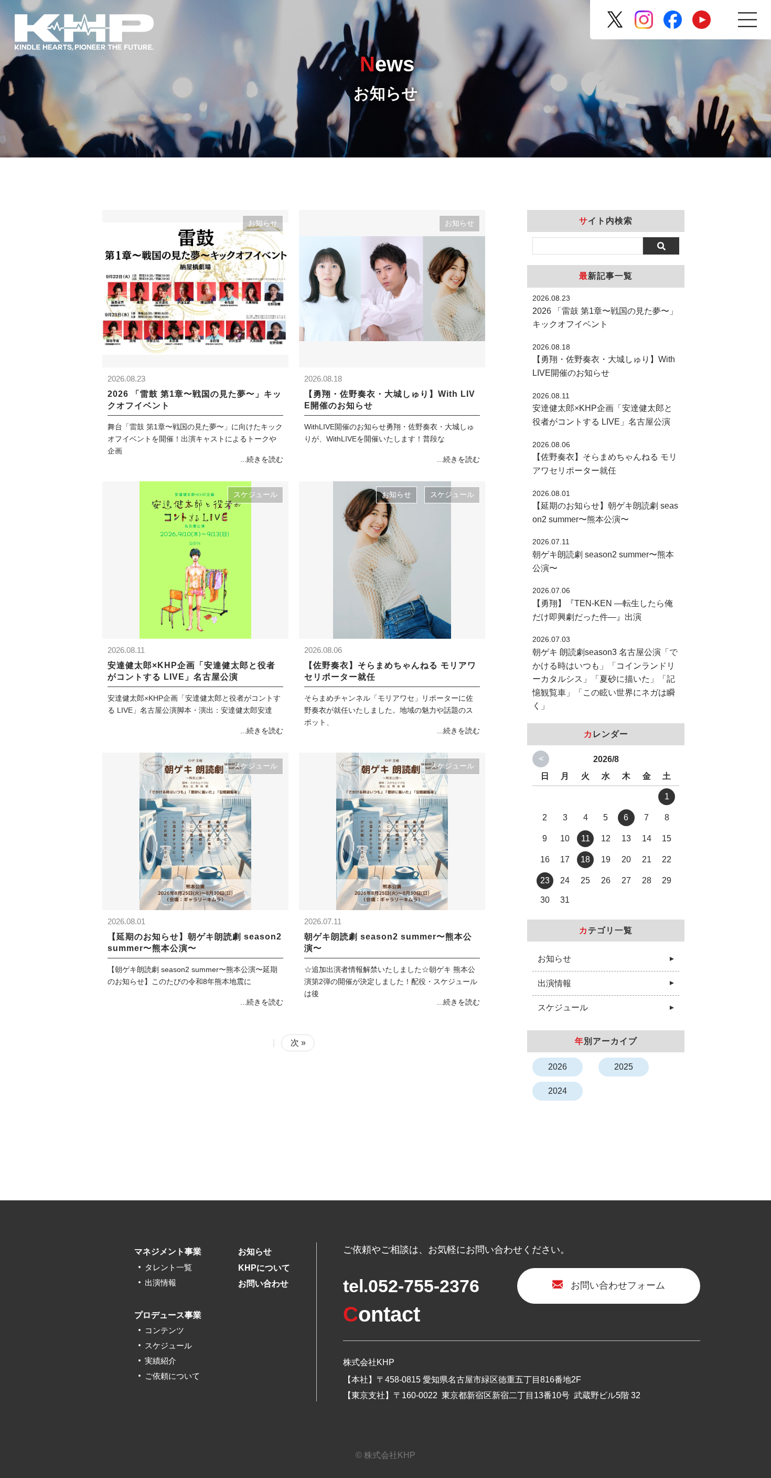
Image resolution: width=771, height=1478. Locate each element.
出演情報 (554, 983)
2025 (623, 1066)
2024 (557, 1090)
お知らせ (262, 223)
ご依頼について (172, 1375)
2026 (557, 1066)
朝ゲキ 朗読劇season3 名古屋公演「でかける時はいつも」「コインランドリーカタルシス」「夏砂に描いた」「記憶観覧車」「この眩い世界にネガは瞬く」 (605, 679)
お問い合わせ (263, 1283)
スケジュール (255, 495)
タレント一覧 (168, 1267)
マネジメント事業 (167, 1251)
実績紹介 (160, 1360)
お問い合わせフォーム (618, 1285)
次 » (298, 1042)
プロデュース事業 (167, 1315)
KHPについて (264, 1267)
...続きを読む (261, 459)
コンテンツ (164, 1330)
